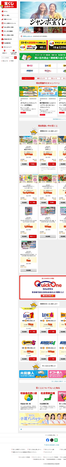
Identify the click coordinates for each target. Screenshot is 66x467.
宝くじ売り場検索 (8, 31)
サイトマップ (48, 452)
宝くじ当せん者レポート (35, 449)
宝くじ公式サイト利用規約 (24, 457)
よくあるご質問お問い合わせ (13, 53)
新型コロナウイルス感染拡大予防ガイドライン (25, 452)
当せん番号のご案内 (9, 27)
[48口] (33, 49)
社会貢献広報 (7, 43)
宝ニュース (5, 60)
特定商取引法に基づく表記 (39, 459)
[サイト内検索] (15, 57)
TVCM (12, 60)
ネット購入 (6, 15)
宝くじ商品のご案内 (9, 35)
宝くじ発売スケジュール (10, 23)
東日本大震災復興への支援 (52, 445)
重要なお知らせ (27, 36)
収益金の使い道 (8, 39)
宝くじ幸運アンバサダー (19, 449)
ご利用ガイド (4, 53)
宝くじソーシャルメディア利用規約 (51, 457)
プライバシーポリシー (37, 457)
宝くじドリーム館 (49, 449)
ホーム (5, 11)
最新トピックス (8, 19)
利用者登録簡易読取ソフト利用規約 (54, 459)
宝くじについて (8, 47)
